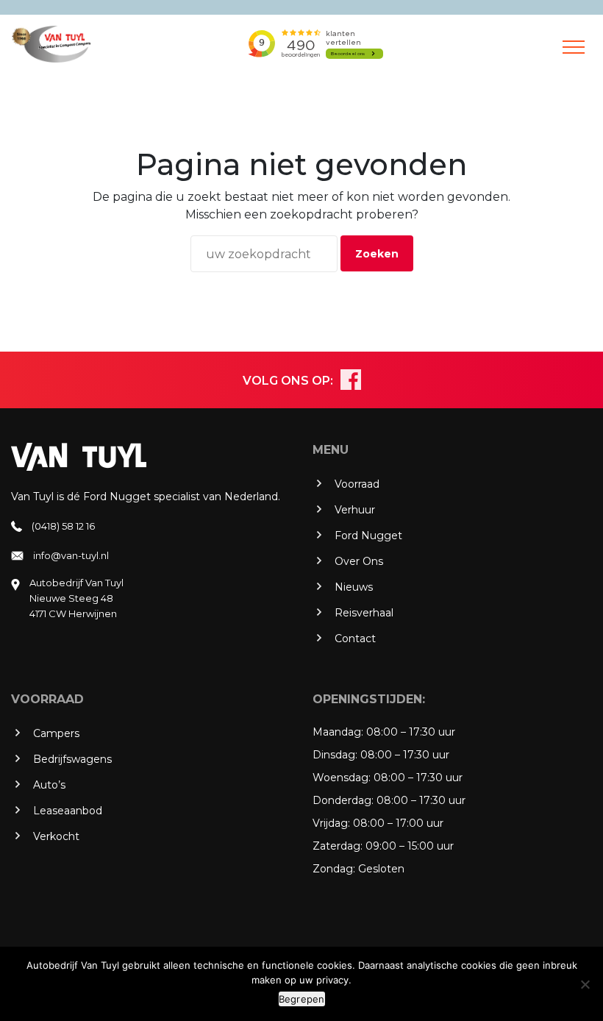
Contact (355, 638)
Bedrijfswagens (72, 759)
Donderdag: (343, 800)
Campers (56, 733)
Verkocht (56, 836)
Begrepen (302, 999)
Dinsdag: (335, 754)
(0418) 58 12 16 (63, 526)
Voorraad (357, 484)
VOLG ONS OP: (288, 381)
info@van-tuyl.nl (71, 555)
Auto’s (49, 784)
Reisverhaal (364, 612)
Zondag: (334, 868)
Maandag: (338, 732)
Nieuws (354, 587)
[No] (584, 984)
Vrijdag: (331, 823)
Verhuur (355, 509)
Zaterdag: (338, 846)
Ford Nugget (368, 535)
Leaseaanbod (67, 810)
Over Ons (359, 561)
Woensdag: (342, 777)
